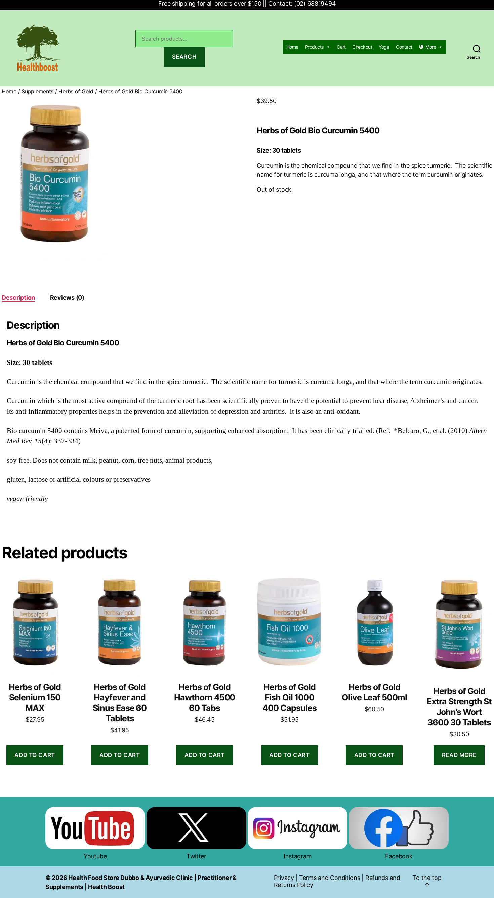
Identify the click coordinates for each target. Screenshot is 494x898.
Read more (459, 755)
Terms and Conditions (329, 877)
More (430, 47)
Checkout (362, 47)
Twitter (196, 856)
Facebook (399, 856)
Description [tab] (18, 297)
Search (184, 56)
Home (292, 47)
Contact (404, 47)
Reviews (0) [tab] (67, 297)
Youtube (95, 856)
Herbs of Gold (75, 91)
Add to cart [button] (34, 755)
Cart (341, 47)
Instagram (298, 856)
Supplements (37, 91)
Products (314, 47)
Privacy (284, 877)
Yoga (384, 47)
